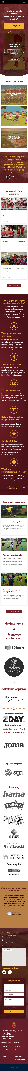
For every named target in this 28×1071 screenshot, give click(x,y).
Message (6, 997)
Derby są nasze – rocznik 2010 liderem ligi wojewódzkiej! (7, 270)
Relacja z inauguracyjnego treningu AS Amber (12, 591)
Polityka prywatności (20, 1059)
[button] (24, 2)
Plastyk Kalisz (14, 875)
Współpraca (5, 1053)
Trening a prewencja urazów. (12, 555)
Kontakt (5, 1056)
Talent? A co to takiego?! (11, 522)
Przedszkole (5, 1049)
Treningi (5, 1046)
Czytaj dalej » (6, 533)
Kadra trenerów (19, 1056)
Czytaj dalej (4, 217)
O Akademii (18, 1053)
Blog (16, 1049)
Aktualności (18, 1046)
